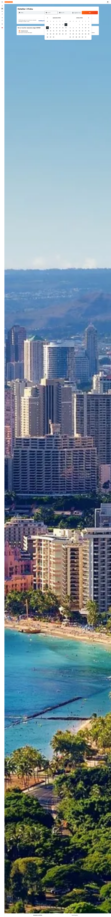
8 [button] (50, 27)
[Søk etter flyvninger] (2, 6)
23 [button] (53, 34)
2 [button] (53, 24)
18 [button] (59, 30)
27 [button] (65, 34)
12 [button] (62, 27)
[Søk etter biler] (2, 11)
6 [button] (73, 27)
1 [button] (50, 24)
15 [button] (50, 30)
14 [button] (47, 30)
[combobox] (32, 13)
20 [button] (66, 30)
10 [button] (56, 27)
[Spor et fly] (2, 20)
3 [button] (56, 24)
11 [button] (59, 27)
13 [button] (65, 27)
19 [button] (62, 30)
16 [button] (53, 30)
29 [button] (50, 37)
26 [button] (62, 34)
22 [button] (50, 34)
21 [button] (47, 34)
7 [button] (47, 27)
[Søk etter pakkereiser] (2, 14)
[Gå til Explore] (2, 17)
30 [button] (53, 37)
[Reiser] (2, 24)
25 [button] (59, 34)
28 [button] (47, 37)
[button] (2, 2)
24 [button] (56, 34)
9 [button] (53, 27)
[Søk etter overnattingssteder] (2, 8)
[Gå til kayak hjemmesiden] (9, 2)
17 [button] (56, 30)
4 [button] (59, 24)
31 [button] (85, 37)
